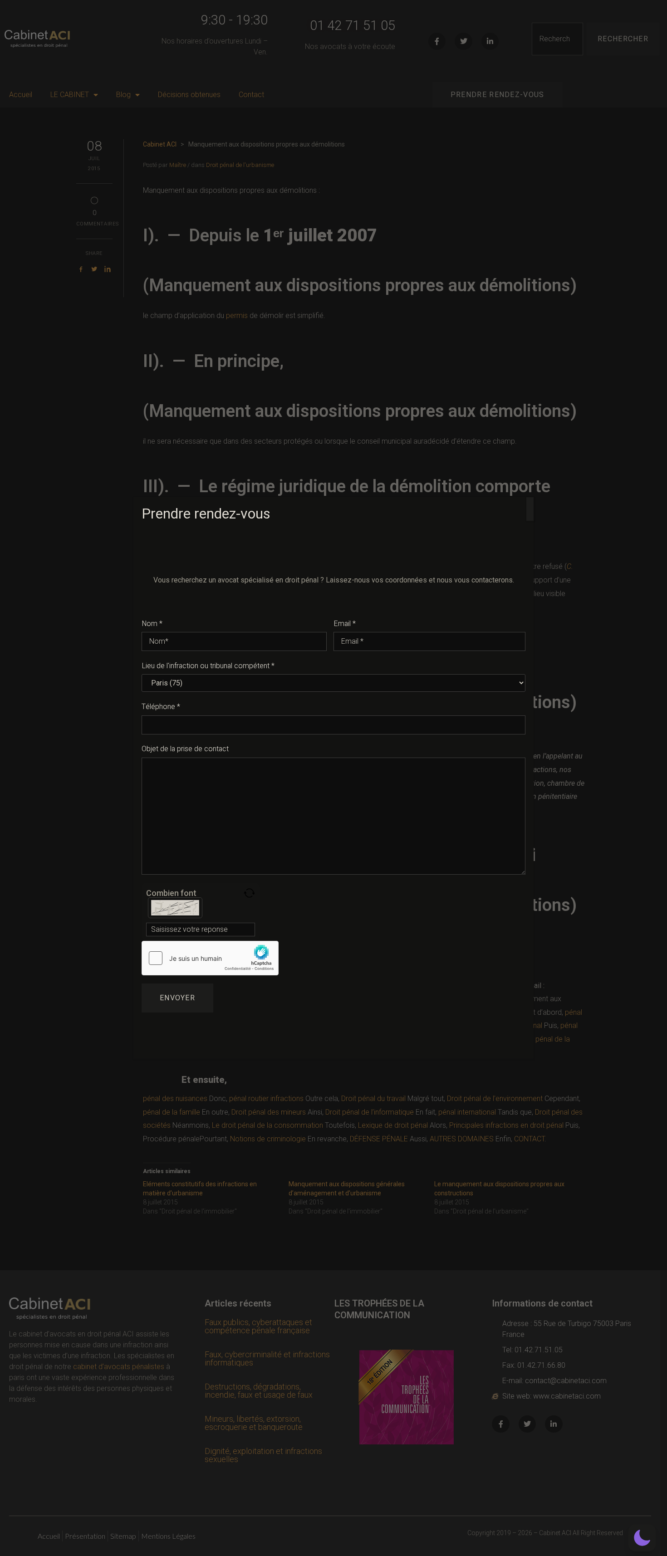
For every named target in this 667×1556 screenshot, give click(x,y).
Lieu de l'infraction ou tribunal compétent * (208, 666)
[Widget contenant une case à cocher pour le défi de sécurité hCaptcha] (210, 958)
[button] (642, 1537)
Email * (345, 623)
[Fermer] (530, 509)
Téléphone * (161, 706)
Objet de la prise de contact (185, 749)
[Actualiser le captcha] (249, 893)
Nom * (152, 623)
